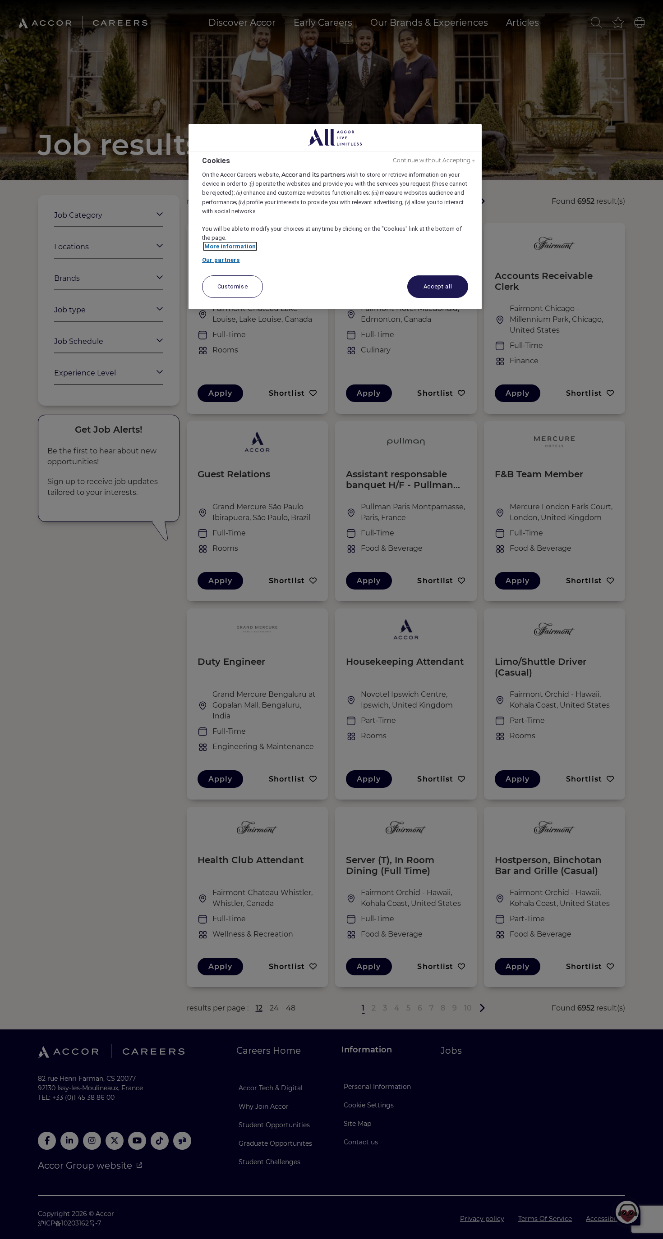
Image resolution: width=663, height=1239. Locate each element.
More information (230, 246)
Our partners (221, 259)
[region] (335, 217)
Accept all (438, 286)
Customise (232, 286)
